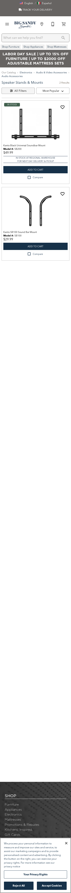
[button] (26, 3)
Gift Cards (12, 834)
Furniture (12, 804)
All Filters (20, 91)
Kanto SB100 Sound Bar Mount (20, 232)
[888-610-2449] (53, 24)
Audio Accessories (12, 76)
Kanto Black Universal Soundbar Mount (24, 145)
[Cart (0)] (64, 24)
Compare (38, 177)
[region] (35, 865)
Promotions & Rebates (22, 824)
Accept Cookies (52, 885)
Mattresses (13, 819)
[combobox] (52, 91)
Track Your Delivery (37, 9)
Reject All (19, 885)
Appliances (13, 809)
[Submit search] (63, 37)
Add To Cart (35, 169)
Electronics (26, 72)
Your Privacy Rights (35, 874)
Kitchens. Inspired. (19, 829)
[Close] (66, 843)
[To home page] (25, 25)
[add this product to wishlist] (62, 107)
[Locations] (42, 24)
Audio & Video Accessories (51, 72)
